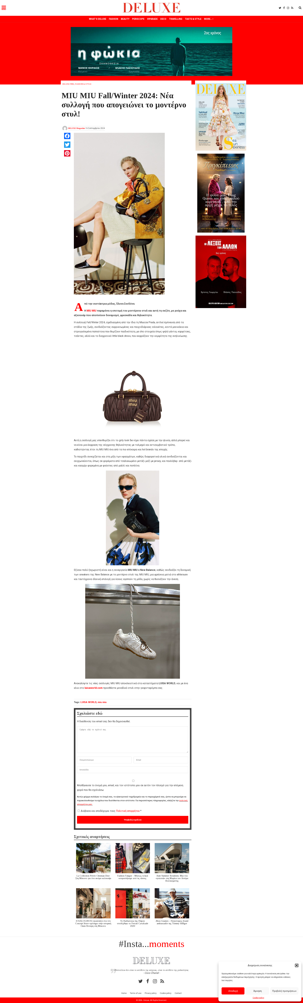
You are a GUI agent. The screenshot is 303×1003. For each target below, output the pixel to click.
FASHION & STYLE (83, 84)
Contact (178, 993)
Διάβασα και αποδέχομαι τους (111, 810)
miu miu (102, 702)
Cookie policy (258, 998)
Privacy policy (151, 993)
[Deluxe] (151, 12)
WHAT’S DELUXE (97, 19)
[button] (296, 965)
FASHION (113, 19)
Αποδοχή (233, 991)
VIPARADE (152, 19)
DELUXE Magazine (76, 128)
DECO (163, 19)
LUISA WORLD (88, 702)
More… (208, 19)
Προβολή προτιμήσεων (284, 991)
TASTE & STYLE (193, 19)
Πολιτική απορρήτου (128, 810)
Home (124, 993)
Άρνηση (257, 991)
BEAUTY (125, 19)
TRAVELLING (175, 19)
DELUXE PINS (68, 84)
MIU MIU (91, 310)
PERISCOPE (138, 19)
